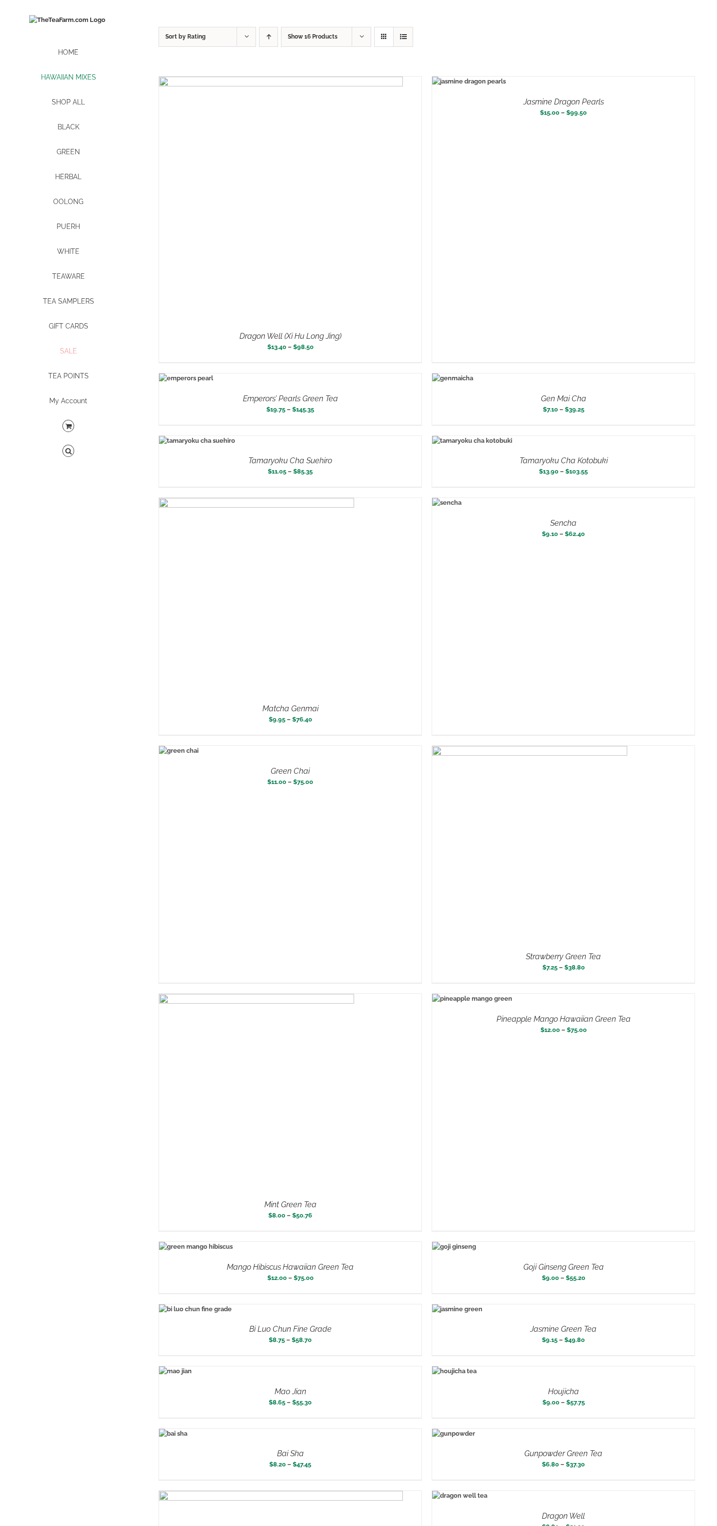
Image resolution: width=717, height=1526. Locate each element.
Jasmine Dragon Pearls (563, 101)
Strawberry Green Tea (563, 956)
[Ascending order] (268, 37)
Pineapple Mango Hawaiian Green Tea (564, 1019)
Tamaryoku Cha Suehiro (290, 460)
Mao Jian (290, 1391)
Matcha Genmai (290, 708)
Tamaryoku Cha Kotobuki (563, 460)
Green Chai (290, 771)
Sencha (563, 523)
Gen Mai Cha (563, 398)
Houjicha (563, 1391)
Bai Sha (290, 1453)
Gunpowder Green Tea (563, 1453)
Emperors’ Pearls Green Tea (290, 398)
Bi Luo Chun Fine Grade (290, 1329)
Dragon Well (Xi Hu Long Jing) (290, 336)
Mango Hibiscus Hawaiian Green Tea (290, 1267)
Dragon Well (563, 1516)
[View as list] (403, 36)
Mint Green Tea (290, 1204)
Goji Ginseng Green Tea (563, 1267)
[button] (68, 451)
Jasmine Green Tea (563, 1329)
